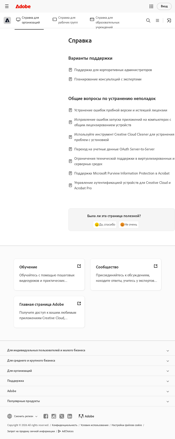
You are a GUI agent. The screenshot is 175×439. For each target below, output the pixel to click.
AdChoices (68, 431)
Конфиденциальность (64, 425)
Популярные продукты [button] (23, 401)
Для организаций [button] (19, 371)
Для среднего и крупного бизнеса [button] (31, 360)
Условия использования (94, 425)
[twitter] (61, 416)
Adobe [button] (11, 391)
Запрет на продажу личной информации (31, 431)
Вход (164, 6)
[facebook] (46, 416)
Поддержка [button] (15, 381)
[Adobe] (23, 6)
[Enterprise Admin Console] (169, 20)
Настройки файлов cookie (127, 425)
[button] (151, 6)
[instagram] (53, 416)
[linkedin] (69, 416)
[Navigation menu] (7, 6)
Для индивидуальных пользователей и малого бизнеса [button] (46, 350)
